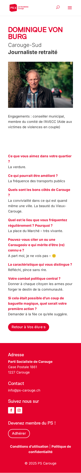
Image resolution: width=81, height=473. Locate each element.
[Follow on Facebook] (11, 410)
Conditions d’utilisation (29, 446)
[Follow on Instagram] (19, 410)
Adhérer (19, 433)
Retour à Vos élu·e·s (29, 327)
